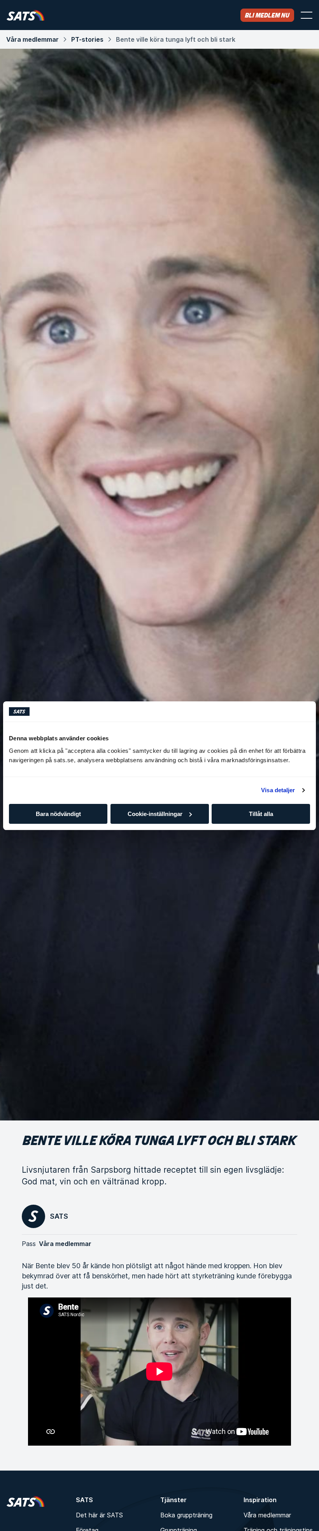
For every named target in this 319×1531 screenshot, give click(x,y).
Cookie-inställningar (155, 814)
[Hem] (25, 15)
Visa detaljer (278, 790)
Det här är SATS (99, 1515)
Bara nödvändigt (58, 814)
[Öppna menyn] (306, 15)
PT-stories (87, 39)
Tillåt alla (261, 814)
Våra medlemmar (32, 39)
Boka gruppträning (186, 1515)
